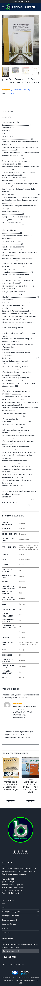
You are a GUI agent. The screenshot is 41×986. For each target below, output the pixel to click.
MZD (20, 983)
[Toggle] (38, 911)
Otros (12, 93)
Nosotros (5, 928)
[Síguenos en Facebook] (14, 852)
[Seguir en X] (22, 852)
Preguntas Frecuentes (11, 977)
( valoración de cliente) (20, 90)
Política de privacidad (30, 977)
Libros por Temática (10, 915)
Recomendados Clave (11, 920)
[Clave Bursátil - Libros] (22, 7)
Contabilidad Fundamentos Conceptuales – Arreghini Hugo (10, 786)
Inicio (4, 907)
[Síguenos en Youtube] (26, 852)
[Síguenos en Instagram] (18, 852)
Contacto (6, 932)
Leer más (11, 802)
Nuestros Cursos (9, 924)
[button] (3, 7)
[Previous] (5, 40)
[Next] (36, 40)
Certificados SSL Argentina (13, 964)
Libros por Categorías (11, 911)
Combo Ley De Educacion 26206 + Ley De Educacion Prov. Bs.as (30, 787)
